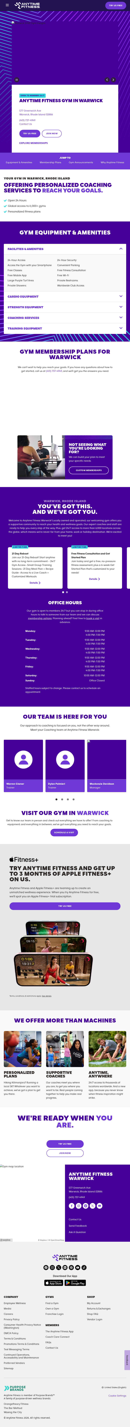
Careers (8, 1314)
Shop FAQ (92, 1314)
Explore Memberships (33, 143)
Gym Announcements (81, 162)
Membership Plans (50, 162)
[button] (107, 79)
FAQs (48, 1342)
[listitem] (23, 766)
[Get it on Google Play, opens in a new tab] (75, 1283)
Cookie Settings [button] (117, 1395)
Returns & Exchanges (98, 1308)
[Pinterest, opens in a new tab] (71, 1267)
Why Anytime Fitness (112, 162)
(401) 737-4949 (27, 120)
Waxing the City (13, 1412)
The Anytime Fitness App (60, 1331)
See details (46, 996)
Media (7, 1308)
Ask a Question (77, 1232)
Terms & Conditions (15, 1338)
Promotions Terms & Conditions (21, 1344)
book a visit (92, 618)
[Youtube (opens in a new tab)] (99, 1206)
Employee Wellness (15, 1303)
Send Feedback (78, 1226)
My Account (93, 1303)
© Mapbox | (43, 1240)
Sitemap (8, 1368)
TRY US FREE (115, 5)
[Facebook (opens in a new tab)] (72, 1206)
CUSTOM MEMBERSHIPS (89, 470)
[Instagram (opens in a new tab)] (78, 1206)
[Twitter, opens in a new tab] (58, 1267)
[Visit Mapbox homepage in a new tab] (6, 1240)
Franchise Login (55, 1314)
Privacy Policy (12, 1319)
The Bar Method (13, 1408)
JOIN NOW (52, 133)
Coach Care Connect (57, 1337)
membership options (40, 618)
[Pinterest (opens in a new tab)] (85, 1206)
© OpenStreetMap (56, 1240)
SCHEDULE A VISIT (64, 832)
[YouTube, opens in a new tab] (77, 1267)
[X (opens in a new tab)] (92, 1206)
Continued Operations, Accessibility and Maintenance (21, 1356)
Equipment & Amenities (19, 162)
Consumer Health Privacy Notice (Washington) (22, 1326)
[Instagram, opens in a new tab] (52, 1267)
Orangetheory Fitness (16, 1404)
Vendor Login (94, 1319)
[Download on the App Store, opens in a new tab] (53, 1283)
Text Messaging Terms (16, 1349)
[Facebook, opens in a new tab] (46, 1267)
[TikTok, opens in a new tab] (84, 1267)
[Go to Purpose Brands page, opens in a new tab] (15, 1388)
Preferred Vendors (14, 1363)
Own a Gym (52, 1308)
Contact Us (25, 124)
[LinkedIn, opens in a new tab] (65, 1267)
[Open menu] (7, 5)
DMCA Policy (11, 1333)
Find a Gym (52, 1303)
